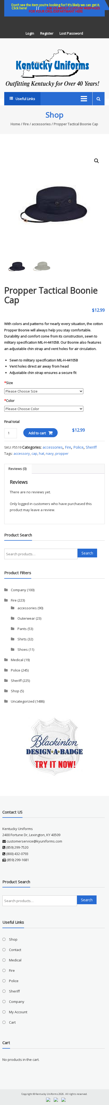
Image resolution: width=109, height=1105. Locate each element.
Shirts (22, 639)
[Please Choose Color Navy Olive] (43, 409)
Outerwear (26, 618)
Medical (17, 659)
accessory (21, 453)
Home (15, 124)
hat (41, 453)
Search (87, 553)
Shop (15, 691)
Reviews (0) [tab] (17, 468)
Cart (12, 1022)
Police (78, 447)
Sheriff (91, 447)
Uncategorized (22, 701)
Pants (22, 628)
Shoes (22, 649)
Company (18, 589)
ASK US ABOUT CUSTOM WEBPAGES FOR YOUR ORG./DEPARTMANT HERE (64, 10)
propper (62, 453)
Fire (26, 124)
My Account (18, 1012)
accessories (41, 124)
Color (9, 400)
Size (8, 382)
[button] (96, 161)
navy (50, 453)
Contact (15, 949)
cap (34, 453)
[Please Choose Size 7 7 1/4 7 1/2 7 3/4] (43, 391)
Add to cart (37, 433)
